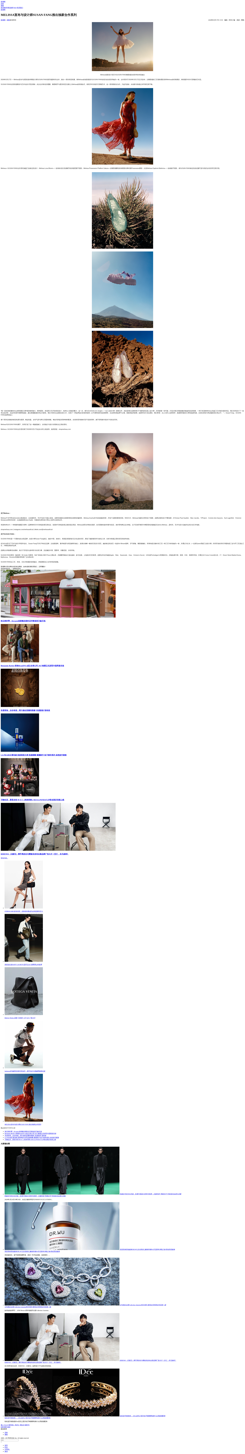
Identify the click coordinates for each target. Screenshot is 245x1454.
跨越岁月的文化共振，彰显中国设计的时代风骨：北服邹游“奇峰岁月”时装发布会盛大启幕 (35, 1196)
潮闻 (2, 6)
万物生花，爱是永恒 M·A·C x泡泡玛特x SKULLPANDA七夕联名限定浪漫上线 (32, 800)
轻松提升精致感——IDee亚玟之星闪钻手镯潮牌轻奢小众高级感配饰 (27, 1418)
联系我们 (20, 8)
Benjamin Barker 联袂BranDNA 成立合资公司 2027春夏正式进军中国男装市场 (32, 666)
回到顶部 (4, 1427)
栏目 (6, 1447)
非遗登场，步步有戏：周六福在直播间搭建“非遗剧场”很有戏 (25, 710)
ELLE (6, 1425)
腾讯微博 (10, 8)
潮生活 (22, 1425)
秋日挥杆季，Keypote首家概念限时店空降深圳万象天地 (23, 621)
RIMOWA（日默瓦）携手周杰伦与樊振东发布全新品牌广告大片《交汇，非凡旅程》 (35, 854)
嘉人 (2, 1425)
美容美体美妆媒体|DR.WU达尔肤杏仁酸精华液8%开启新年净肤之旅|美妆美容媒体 (32, 1251)
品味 (2, 3)
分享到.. (7, 1449)
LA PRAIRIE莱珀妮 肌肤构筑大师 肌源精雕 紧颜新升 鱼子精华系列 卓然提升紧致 (34, 755)
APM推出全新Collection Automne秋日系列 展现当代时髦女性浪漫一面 (28, 1307)
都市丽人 (11, 1425)
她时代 (27, 1425)
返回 (8, 1427)
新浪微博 (4, 8)
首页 (6, 1445)
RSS (15, 8)
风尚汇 (17, 1425)
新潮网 (3, 1)
